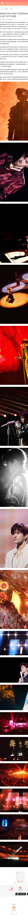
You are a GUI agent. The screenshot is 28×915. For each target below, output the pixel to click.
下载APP (19, 2)
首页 (14, 2)
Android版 (21, 894)
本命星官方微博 (14, 910)
